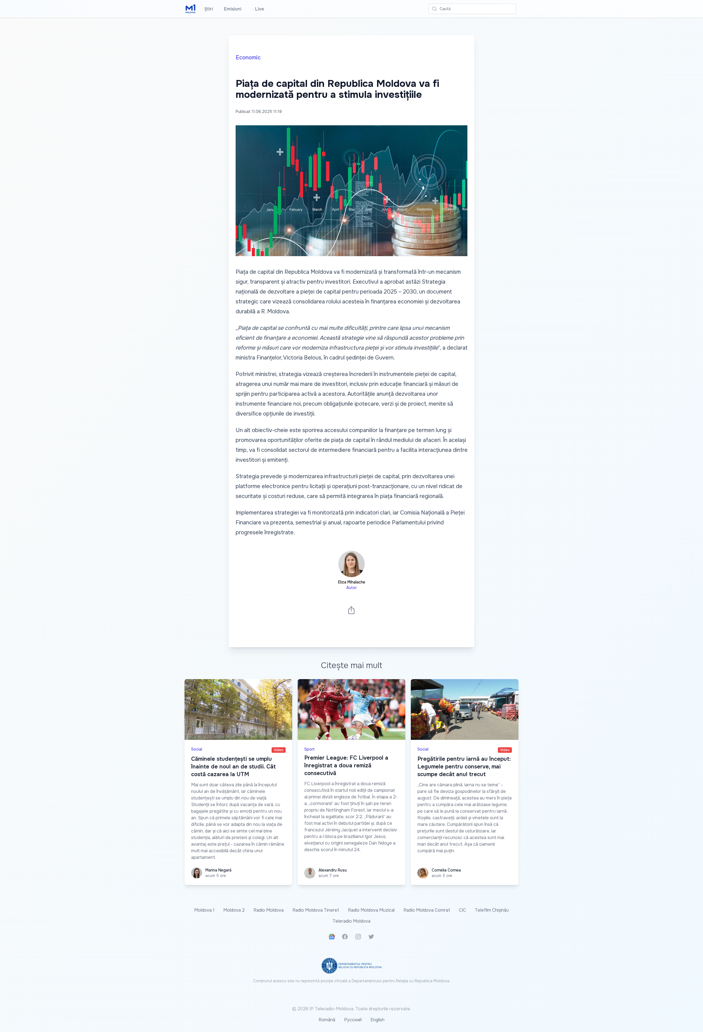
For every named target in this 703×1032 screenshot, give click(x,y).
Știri (208, 9)
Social (196, 749)
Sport (309, 749)
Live (258, 9)
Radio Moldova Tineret (315, 910)
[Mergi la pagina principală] (191, 8)
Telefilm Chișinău (492, 910)
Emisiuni (232, 9)
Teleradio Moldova (351, 921)
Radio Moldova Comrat (426, 910)
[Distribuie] (351, 610)
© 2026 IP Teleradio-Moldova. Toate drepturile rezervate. (351, 1009)
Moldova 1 (204, 910)
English (377, 1020)
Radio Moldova (268, 910)
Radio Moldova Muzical (371, 910)
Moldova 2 (234, 910)
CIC (462, 910)
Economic (248, 57)
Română (327, 1020)
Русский (353, 1020)
